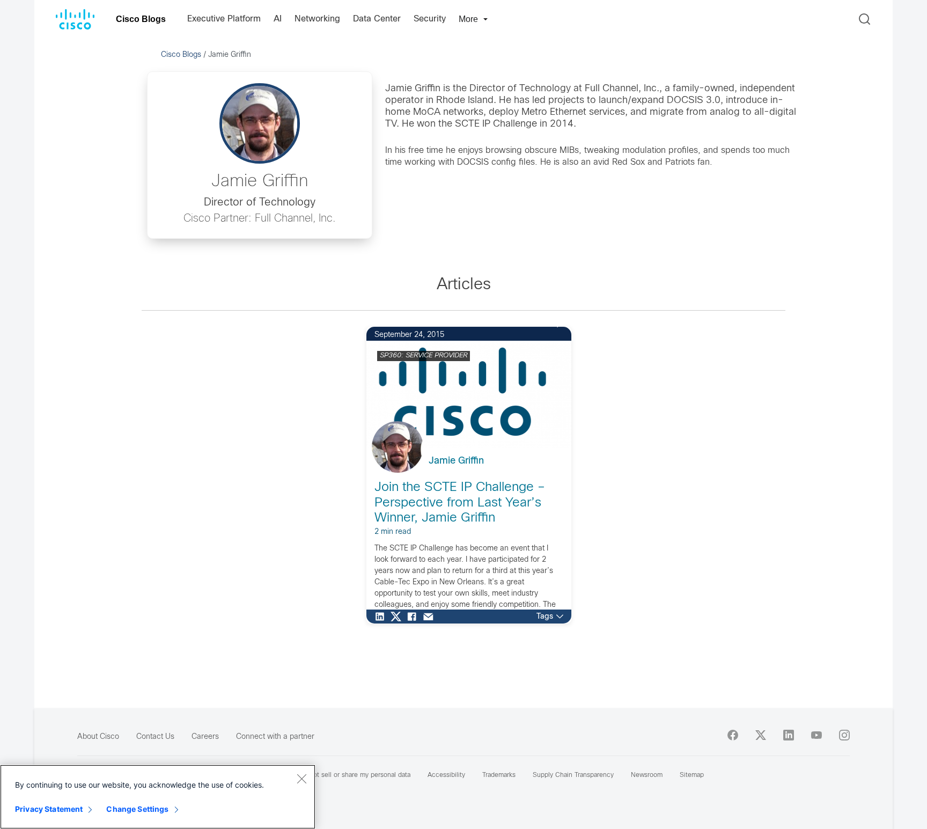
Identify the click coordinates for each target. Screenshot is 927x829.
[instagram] (844, 735)
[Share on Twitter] (399, 616)
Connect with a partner (275, 736)
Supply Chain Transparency (573, 775)
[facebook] (732, 735)
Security (430, 19)
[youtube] (816, 735)
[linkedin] (788, 735)
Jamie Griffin (456, 461)
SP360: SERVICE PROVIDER (423, 356)
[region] (157, 797)
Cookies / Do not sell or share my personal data (339, 775)
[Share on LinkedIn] (382, 616)
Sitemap (692, 775)
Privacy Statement (49, 808)
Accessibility (446, 775)
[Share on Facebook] (415, 616)
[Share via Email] (431, 616)
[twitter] (760, 735)
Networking (317, 19)
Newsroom (647, 775)
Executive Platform (224, 19)
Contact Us (155, 736)
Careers (205, 736)
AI (278, 19)
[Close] (301, 778)
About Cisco (98, 736)
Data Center (377, 19)
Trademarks (499, 775)
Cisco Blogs (141, 19)
